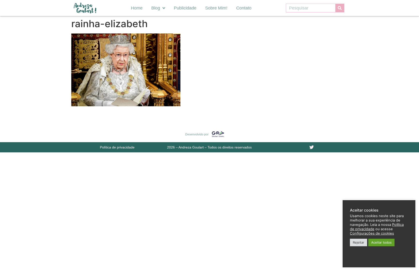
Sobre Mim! (216, 8)
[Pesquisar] (339, 8)
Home (137, 8)
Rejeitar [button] (358, 242)
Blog (155, 8)
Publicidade (185, 8)
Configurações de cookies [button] (372, 233)
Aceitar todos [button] (381, 242)
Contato (243, 8)
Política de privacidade (117, 147)
